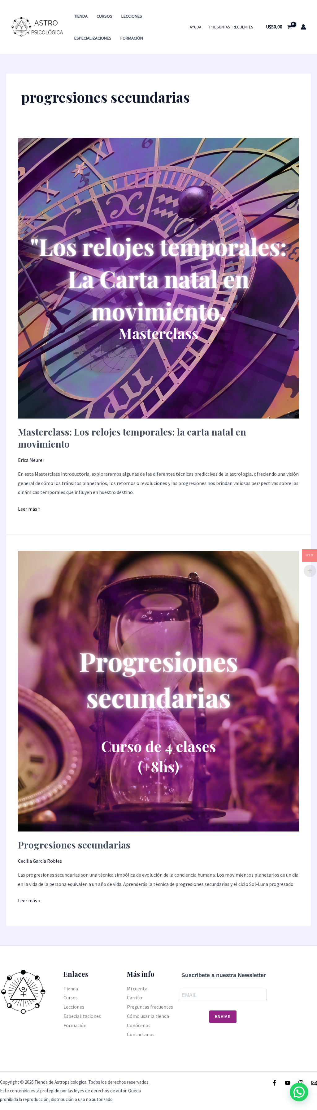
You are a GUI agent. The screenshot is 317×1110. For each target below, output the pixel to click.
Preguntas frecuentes (231, 27)
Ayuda (195, 27)
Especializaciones (92, 38)
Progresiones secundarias (74, 845)
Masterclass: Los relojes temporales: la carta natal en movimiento (132, 438)
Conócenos (138, 1025)
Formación (131, 38)
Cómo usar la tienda (148, 1016)
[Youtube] (287, 1083)
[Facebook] (274, 1083)
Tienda (81, 16)
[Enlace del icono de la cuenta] (303, 27)
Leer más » (29, 508)
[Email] (314, 1083)
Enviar (223, 1016)
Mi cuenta (137, 988)
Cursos (104, 16)
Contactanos (140, 1034)
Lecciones (131, 16)
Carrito (134, 997)
